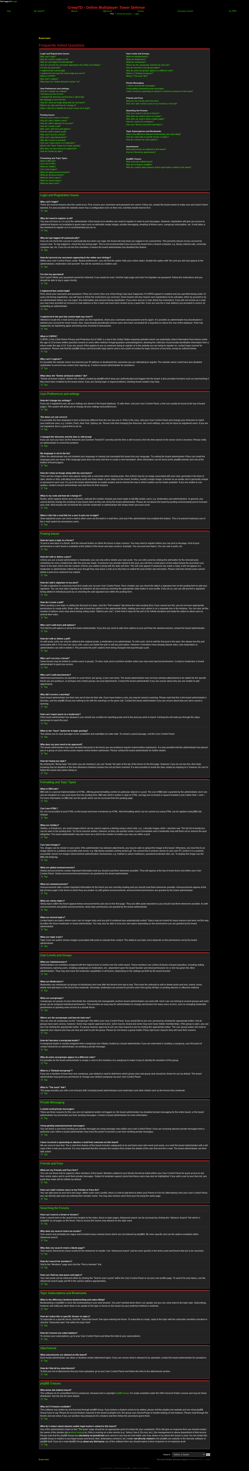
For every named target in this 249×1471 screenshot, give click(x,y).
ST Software (144, 1468)
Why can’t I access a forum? (53, 134)
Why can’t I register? (49, 79)
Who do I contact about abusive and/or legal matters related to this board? (158, 167)
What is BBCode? (48, 161)
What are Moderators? (136, 59)
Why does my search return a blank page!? (145, 119)
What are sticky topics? (50, 178)
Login (14, 1)
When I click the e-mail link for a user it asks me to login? (65, 108)
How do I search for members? (140, 122)
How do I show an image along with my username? (62, 102)
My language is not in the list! (53, 100)
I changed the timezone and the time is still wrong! (62, 97)
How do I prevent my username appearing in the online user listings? (70, 65)
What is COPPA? (47, 76)
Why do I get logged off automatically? (57, 62)
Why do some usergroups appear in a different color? (149, 70)
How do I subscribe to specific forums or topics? (147, 137)
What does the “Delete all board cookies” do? (60, 82)
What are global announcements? (55, 172)
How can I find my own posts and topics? (144, 124)
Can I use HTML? (48, 164)
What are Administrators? (137, 56)
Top (46, 211)
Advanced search (124, 14)
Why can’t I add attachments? (53, 137)
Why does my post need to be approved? (58, 148)
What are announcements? (52, 175)
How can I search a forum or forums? (142, 113)
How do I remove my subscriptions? (142, 140)
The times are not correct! (51, 94)
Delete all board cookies (176, 1459)
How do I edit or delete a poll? (53, 132)
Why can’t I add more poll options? (55, 129)
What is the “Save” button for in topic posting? (60, 146)
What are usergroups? (136, 62)
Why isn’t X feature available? (139, 164)
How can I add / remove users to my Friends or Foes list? (151, 104)
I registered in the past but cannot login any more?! (62, 73)
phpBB (128, 1468)
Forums (140, 11)
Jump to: (167, 1454)
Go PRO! (232, 11)
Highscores (107, 11)
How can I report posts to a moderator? (57, 143)
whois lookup (76, 1432)
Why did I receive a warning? (53, 140)
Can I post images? (48, 169)
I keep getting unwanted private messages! (145, 88)
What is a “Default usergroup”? (139, 73)
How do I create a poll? (50, 126)
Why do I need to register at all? (54, 59)
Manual (74, 11)
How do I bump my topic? (51, 151)
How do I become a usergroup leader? (143, 68)
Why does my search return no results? (143, 116)
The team (161, 1459)
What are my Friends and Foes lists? (142, 101)
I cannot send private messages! (140, 86)
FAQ (112, 14)
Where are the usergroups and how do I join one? (148, 65)
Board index (44, 38)
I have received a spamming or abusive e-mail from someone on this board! (159, 91)
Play (9, 11)
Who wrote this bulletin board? (139, 162)
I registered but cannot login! (52, 70)
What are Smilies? (48, 166)
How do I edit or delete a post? (53, 120)
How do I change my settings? (53, 91)
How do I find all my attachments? (141, 152)
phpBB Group (122, 1393)
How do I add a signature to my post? (56, 123)
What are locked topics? (51, 180)
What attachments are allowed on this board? (146, 149)
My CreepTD (38, 11)
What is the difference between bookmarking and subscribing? (153, 134)
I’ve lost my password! (50, 68)
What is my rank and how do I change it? (58, 105)
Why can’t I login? (48, 56)
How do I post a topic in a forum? (54, 118)
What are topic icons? (49, 183)
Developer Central (185, 11)
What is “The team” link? (137, 76)
